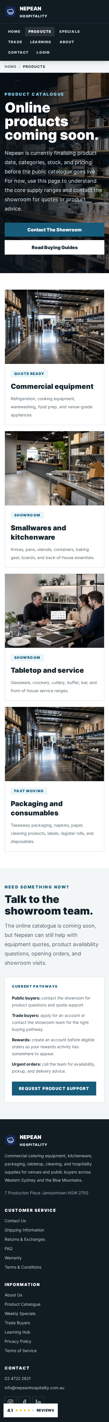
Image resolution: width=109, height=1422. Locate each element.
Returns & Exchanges (25, 1239)
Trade (15, 42)
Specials (69, 31)
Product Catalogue (22, 1304)
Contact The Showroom (54, 230)
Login (43, 52)
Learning (40, 42)
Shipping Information (24, 1229)
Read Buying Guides (55, 247)
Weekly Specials (20, 1313)
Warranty (13, 1257)
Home (14, 31)
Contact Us (15, 1220)
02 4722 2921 (18, 1378)
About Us (13, 1294)
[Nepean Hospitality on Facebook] (24, 1402)
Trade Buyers (17, 1322)
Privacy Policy (18, 1341)
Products (39, 31)
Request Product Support (54, 1088)
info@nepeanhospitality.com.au (34, 1387)
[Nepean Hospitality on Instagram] (10, 1402)
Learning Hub (17, 1332)
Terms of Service (21, 1350)
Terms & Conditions (23, 1267)
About (67, 42)
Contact (18, 52)
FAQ (8, 1248)
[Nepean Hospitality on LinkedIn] (38, 1402)
